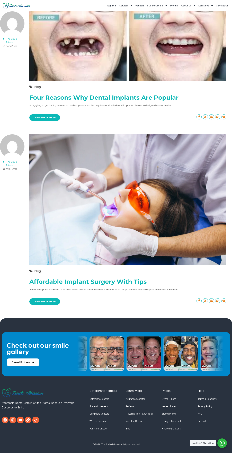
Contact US (222, 5)
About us (186, 5)
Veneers (139, 5)
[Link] (28, 420)
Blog (37, 87)
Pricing (174, 5)
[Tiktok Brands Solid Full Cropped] (35, 420)
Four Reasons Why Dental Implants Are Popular (104, 97)
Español (112, 5)
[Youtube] (20, 420)
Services (124, 5)
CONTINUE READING (45, 117)
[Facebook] (5, 420)
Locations (203, 5)
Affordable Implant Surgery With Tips (88, 281)
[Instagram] (12, 420)
